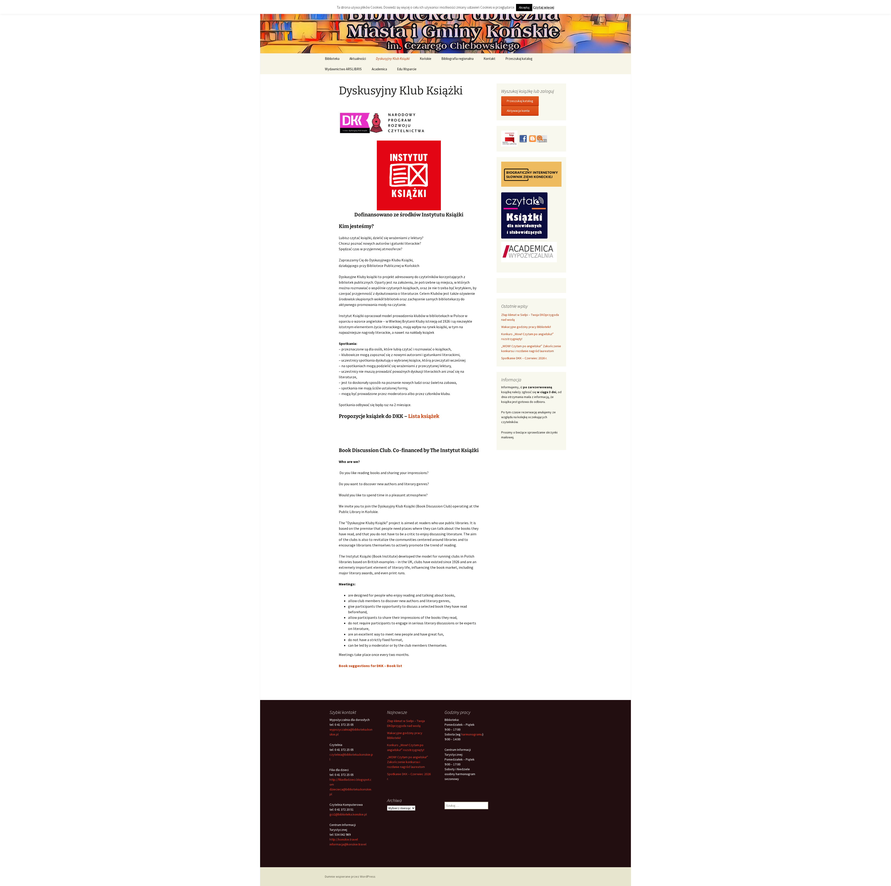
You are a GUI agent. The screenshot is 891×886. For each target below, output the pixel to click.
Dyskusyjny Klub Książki (393, 58)
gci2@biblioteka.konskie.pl (348, 814)
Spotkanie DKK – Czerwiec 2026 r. (524, 358)
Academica (379, 69)
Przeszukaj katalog (519, 58)
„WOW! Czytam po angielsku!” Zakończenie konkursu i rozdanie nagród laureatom (407, 762)
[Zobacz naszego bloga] (532, 138)
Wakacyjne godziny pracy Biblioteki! (526, 327)
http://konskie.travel (343, 839)
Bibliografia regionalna (457, 58)
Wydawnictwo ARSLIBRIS (343, 69)
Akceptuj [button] (524, 8)
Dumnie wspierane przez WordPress (350, 876)
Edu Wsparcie (406, 69)
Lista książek (423, 416)
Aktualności (357, 58)
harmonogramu (471, 734)
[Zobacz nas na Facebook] (522, 138)
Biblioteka (332, 58)
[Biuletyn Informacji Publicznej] (509, 138)
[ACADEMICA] (529, 252)
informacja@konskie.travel (347, 844)
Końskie (425, 58)
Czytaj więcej (543, 7)
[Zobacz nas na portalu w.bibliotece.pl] (542, 138)
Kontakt (489, 58)
